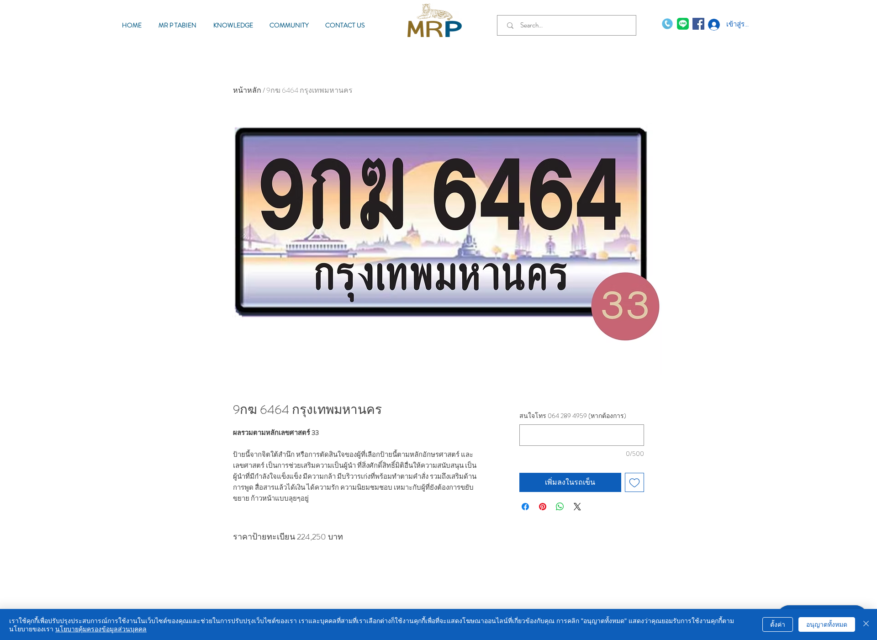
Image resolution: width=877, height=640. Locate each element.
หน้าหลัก (247, 90)
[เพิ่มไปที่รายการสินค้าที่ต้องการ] (634, 482)
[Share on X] (577, 506)
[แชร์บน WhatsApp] (560, 506)
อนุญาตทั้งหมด (826, 624)
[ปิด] (866, 624)
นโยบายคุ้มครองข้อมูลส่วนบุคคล (101, 628)
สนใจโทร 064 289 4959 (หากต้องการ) (572, 416)
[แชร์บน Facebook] (525, 506)
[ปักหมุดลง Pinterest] (542, 506)
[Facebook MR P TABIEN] (698, 24)
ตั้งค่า (777, 624)
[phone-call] (667, 24)
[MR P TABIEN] (683, 24)
